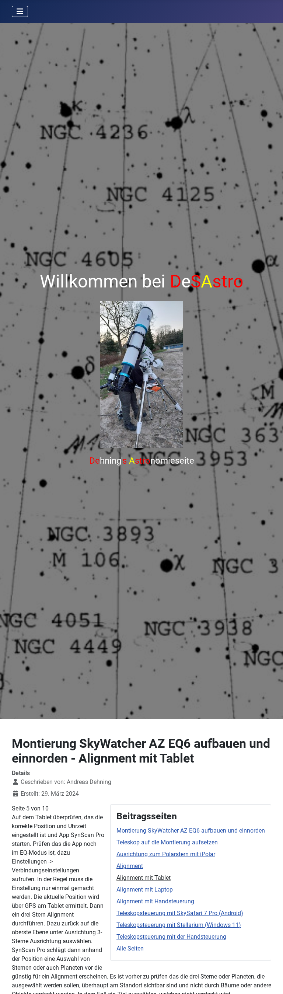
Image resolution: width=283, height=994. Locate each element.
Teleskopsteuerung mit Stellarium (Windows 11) (178, 924)
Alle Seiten (130, 948)
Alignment (129, 865)
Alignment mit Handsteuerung (155, 901)
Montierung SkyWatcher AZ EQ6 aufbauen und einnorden (190, 830)
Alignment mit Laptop (144, 889)
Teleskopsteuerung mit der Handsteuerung (171, 936)
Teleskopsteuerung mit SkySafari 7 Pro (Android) (179, 913)
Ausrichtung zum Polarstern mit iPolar (165, 854)
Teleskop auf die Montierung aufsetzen (167, 842)
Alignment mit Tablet (143, 877)
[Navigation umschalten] (20, 11)
